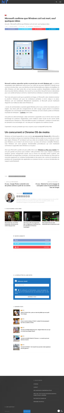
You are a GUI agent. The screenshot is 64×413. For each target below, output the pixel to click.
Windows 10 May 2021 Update (47, 150)
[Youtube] (26, 196)
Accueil (7, 24)
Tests (22, 310)
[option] (13, 218)
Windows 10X (37, 26)
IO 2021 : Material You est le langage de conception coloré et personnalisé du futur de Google (47, 185)
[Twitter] (22, 196)
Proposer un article (39, 401)
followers (47, 240)
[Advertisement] (32, 7)
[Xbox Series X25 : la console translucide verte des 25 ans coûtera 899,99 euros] (13, 216)
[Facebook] (20, 196)
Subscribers (46, 247)
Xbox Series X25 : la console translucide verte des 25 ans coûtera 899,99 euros (11, 224)
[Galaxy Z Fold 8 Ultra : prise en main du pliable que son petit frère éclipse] (16, 312)
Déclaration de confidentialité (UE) (43, 390)
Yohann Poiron (13, 26)
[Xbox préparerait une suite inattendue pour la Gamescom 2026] (50, 216)
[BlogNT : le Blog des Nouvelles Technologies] (5, 2)
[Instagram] (24, 196)
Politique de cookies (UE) (40, 398)
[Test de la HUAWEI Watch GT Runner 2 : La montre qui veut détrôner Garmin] (16, 338)
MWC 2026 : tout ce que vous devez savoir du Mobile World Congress (45, 394)
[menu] (60, 2)
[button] (60, 411)
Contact (36, 387)
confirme (23, 112)
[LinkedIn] (29, 196)
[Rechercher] (56, 2)
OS (6, 15)
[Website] (17, 196)
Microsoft (30, 26)
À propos (36, 384)
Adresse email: (23, 281)
